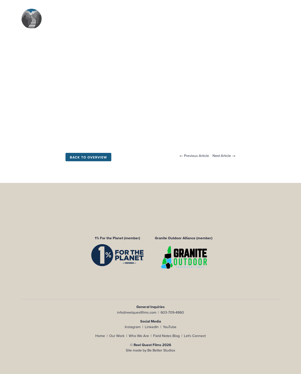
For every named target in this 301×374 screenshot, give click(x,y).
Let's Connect (195, 335)
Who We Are (139, 335)
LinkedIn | (154, 326)
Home (100, 335)
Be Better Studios (161, 350)
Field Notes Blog (166, 335)
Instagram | (135, 326)
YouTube (169, 326)
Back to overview (88, 157)
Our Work (117, 335)
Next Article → (224, 155)
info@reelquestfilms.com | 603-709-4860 (150, 312)
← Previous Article (194, 155)
